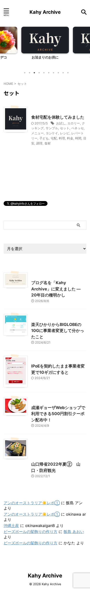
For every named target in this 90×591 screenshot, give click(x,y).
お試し (61, 123)
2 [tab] (29, 72)
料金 (70, 138)
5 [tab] (44, 72)
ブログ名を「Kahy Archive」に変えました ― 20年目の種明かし (56, 288)
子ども (44, 138)
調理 (39, 143)
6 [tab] (48, 72)
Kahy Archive (45, 12)
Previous (4, 44)
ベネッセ (77, 128)
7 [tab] (53, 72)
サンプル (52, 128)
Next (85, 44)
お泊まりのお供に (45, 57)
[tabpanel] (45, 47)
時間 (78, 138)
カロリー (73, 123)
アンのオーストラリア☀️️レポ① (32, 502)
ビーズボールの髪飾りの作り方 (30, 531)
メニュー (37, 133)
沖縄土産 (11, 525)
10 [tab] (68, 72)
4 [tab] (39, 72)
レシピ (64, 133)
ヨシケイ (52, 133)
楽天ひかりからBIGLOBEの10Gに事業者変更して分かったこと (57, 330)
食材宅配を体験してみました (57, 117)
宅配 (54, 138)
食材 (47, 143)
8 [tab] (58, 72)
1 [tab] (24, 72)
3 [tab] (34, 72)
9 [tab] (63, 72)
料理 (62, 138)
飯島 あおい (74, 531)
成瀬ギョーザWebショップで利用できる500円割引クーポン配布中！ (58, 413)
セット (64, 128)
